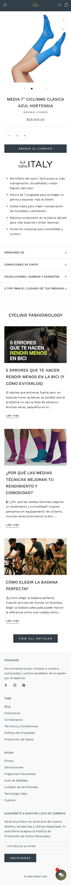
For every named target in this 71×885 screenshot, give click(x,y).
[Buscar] (59, 4)
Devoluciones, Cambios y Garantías (32, 276)
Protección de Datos (18, 739)
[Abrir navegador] (5, 4)
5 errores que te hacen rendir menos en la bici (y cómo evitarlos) (35, 377)
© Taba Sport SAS (35, 876)
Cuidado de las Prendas (21, 787)
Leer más (12, 415)
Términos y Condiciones (21, 726)
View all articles (35, 638)
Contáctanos (13, 719)
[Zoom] (63, 20)
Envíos (8, 760)
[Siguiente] (46, 88)
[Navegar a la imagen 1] (32, 88)
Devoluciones (13, 767)
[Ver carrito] (66, 5)
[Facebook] (5, 685)
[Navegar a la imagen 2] (35, 88)
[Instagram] (14, 685)
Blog (7, 706)
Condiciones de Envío (21, 264)
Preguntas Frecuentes (20, 774)
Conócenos (12, 713)
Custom (9, 800)
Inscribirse (20, 858)
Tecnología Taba (15, 793)
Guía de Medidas (16, 780)
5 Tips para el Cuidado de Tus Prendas (34, 288)
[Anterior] (24, 88)
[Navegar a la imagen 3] (39, 88)
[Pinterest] (23, 685)
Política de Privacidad (19, 733)
